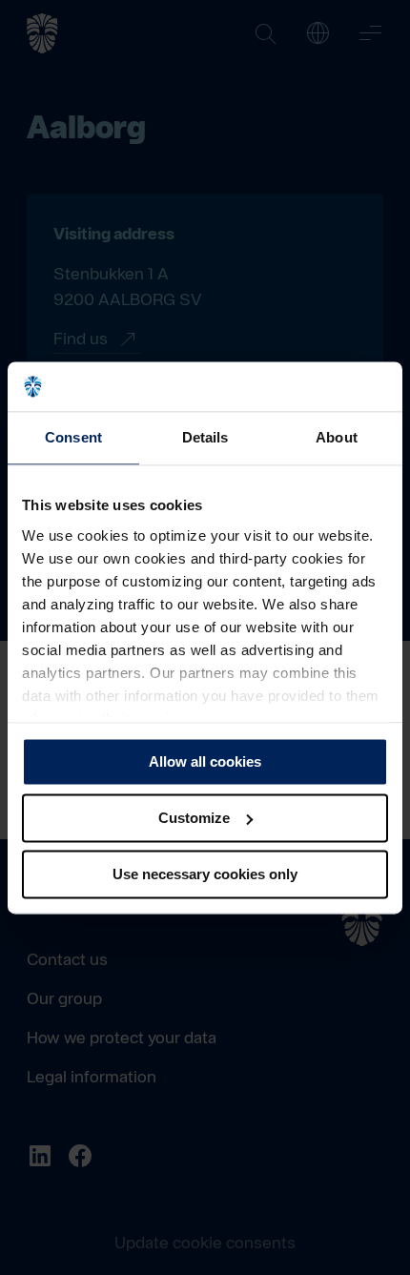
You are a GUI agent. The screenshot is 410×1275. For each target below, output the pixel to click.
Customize (194, 818)
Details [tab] (205, 437)
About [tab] (337, 437)
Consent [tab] (73, 437)
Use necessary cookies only (205, 874)
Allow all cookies (205, 761)
